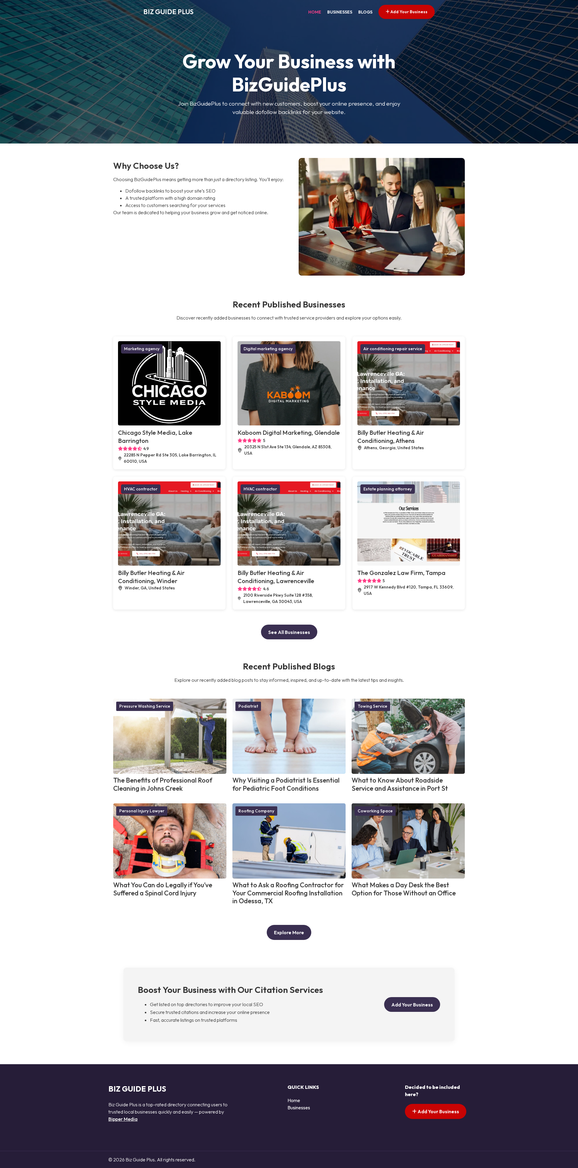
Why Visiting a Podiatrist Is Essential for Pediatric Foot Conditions (286, 784)
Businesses (339, 12)
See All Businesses (289, 632)
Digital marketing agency (268, 348)
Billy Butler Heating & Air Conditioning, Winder (151, 577)
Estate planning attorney (387, 489)
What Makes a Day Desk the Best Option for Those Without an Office (404, 889)
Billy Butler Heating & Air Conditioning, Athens (390, 436)
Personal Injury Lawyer (141, 811)
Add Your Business (408, 11)
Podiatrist (248, 706)
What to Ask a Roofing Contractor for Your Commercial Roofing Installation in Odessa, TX (288, 893)
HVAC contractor (140, 489)
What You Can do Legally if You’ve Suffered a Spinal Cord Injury (162, 889)
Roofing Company (256, 811)
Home (314, 12)
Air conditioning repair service (392, 348)
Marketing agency (142, 348)
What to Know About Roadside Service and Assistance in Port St (400, 784)
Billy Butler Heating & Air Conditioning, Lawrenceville (276, 577)
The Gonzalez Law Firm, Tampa (401, 572)
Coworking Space (375, 811)
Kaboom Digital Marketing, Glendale (289, 432)
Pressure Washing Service (144, 706)
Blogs (365, 12)
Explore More (289, 932)
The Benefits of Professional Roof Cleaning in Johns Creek (162, 784)
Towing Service (372, 706)
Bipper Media (123, 1119)
